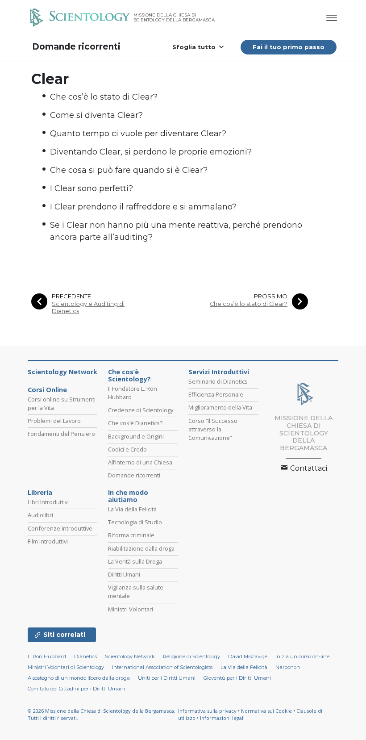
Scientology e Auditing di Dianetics (88, 307)
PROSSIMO (270, 296)
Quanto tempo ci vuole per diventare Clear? (138, 133)
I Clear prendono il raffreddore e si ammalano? (143, 207)
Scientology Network (62, 372)
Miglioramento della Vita (220, 407)
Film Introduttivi (48, 541)
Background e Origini (136, 436)
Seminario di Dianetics (218, 381)
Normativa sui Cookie (266, 710)
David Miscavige (247, 656)
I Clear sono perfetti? (91, 188)
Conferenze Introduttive (60, 528)
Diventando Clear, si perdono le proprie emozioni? (151, 152)
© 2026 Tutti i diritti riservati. (101, 714)
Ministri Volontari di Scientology (66, 667)
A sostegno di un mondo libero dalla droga (79, 678)
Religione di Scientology (191, 656)
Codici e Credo (127, 449)
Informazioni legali (222, 718)
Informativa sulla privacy (207, 710)
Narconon (287, 667)
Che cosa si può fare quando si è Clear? (129, 170)
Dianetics (85, 656)
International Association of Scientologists (162, 667)
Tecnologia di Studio (135, 522)
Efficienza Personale (215, 394)
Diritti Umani (124, 574)
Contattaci (307, 468)
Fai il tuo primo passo (288, 46)
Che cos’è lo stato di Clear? (104, 97)
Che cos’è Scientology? (129, 375)
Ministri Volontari (130, 609)
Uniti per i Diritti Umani (166, 678)
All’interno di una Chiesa (140, 462)
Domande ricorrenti (76, 47)
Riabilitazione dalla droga (141, 548)
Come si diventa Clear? (96, 115)
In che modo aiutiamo (128, 496)
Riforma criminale (131, 535)
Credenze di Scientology (140, 410)
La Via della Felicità (132, 509)
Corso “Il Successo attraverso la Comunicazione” (212, 429)
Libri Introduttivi (48, 502)
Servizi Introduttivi (218, 372)
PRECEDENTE (71, 296)
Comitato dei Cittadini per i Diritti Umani (76, 689)
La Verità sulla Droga (135, 561)
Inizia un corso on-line (302, 656)
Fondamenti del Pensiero (61, 434)
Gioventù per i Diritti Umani (237, 678)
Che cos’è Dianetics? (135, 423)
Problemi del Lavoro (54, 421)
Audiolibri (40, 515)
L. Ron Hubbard (47, 656)
